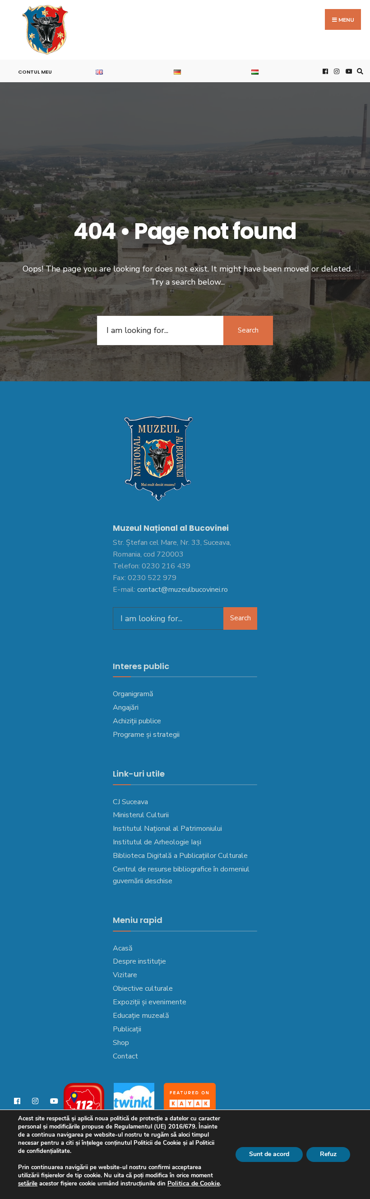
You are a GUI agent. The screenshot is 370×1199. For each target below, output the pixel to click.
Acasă (123, 948)
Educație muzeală (141, 1016)
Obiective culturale (143, 988)
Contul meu (35, 71)
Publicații (127, 1029)
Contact (125, 1056)
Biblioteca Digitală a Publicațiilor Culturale (180, 856)
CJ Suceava (130, 802)
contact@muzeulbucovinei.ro (182, 590)
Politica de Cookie (193, 1183)
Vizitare (125, 975)
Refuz (328, 1154)
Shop (121, 1043)
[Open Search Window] (358, 71)
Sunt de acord (269, 1154)
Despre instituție (139, 961)
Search (248, 330)
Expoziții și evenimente (149, 1002)
